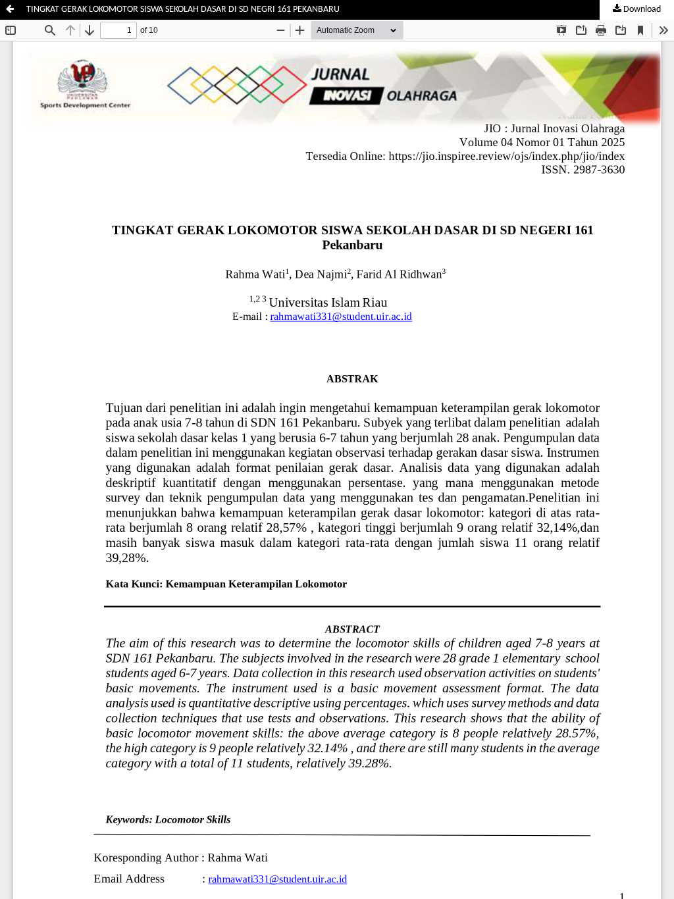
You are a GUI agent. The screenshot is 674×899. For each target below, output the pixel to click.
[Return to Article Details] (10, 10)
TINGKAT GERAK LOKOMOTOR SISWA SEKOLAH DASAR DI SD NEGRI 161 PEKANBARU (183, 9)
